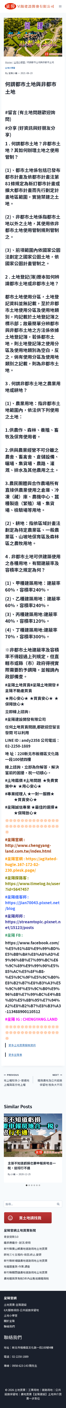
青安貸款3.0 (11, 1237)
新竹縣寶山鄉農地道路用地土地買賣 (25, 1249)
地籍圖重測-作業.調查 (17, 1266)
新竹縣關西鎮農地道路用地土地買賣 (25, 1272)
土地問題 (33, 780)
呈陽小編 (12, 73)
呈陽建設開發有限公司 (27, 719)
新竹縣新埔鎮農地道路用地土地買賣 (25, 1261)
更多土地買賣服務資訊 (22, 1045)
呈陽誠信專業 (19, 807)
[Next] (57, 1148)
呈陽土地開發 (44, 685)
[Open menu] (60, 6)
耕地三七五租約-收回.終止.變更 (22, 1254)
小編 (13, 1174)
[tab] (26, 1185)
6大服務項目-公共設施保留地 (21, 1310)
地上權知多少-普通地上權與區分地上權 (16, 1080)
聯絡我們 (9, 1326)
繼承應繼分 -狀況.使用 (17, 1243)
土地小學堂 (10, 67)
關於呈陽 (9, 1321)
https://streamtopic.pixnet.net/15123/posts (33, 924)
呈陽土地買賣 (18, 685)
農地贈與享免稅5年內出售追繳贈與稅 (26, 1278)
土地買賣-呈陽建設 (15, 1305)
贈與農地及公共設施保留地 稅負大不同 (50, 1080)
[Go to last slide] (9, 1148)
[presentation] (33, 1135)
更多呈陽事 (15, 1055)
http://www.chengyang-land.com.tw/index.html (28, 848)
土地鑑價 (15, 780)
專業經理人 (17, 793)
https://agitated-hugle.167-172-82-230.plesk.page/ (31, 864)
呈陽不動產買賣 (18, 690)
